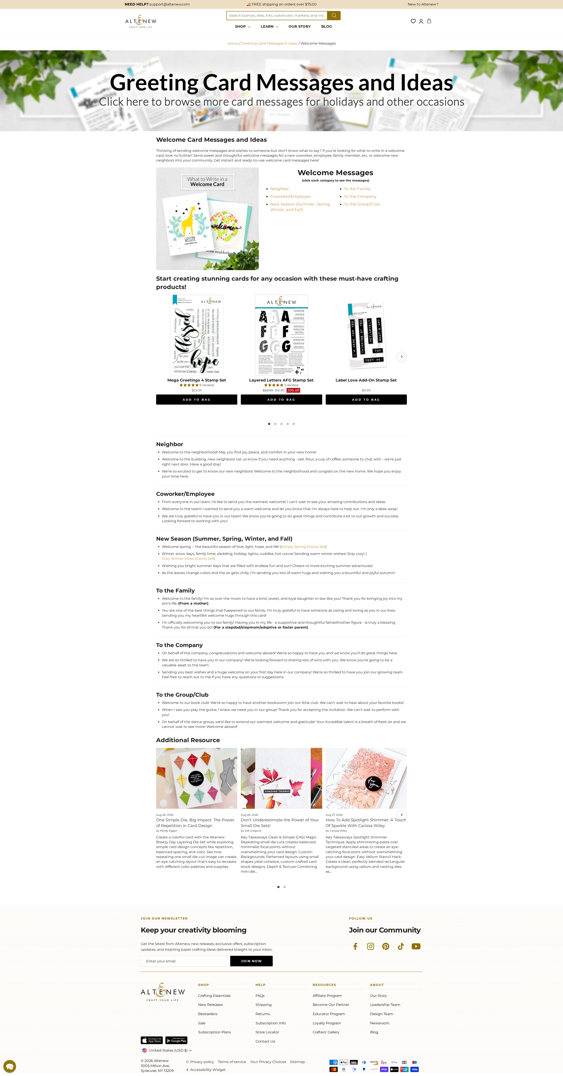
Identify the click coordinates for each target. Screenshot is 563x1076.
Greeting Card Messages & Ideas (269, 43)
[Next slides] (401, 357)
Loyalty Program (327, 1023)
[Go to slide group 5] (293, 424)
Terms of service (232, 1062)
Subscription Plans (214, 1032)
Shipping (264, 1005)
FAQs (260, 996)
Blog (374, 1032)
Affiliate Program (327, 996)
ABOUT (377, 985)
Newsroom (379, 1023)
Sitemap (297, 1062)
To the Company (360, 196)
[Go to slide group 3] (281, 424)
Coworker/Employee (290, 196)
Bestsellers (207, 1014)
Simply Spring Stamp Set (303, 547)
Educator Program (329, 1014)
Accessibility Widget (208, 1070)
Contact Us (265, 1041)
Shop (203, 985)
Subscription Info (271, 1023)
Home (232, 43)
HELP (261, 985)
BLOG (326, 26)
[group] (281, 357)
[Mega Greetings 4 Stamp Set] (196, 335)
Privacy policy (202, 1062)
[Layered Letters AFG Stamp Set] (281, 335)
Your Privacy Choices (268, 1062)
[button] (9, 1066)
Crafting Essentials (214, 996)
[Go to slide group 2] (275, 424)
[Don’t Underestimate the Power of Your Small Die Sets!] (281, 778)
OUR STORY (300, 26)
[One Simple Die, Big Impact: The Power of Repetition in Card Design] (196, 778)
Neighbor (279, 188)
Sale (201, 1023)
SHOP (241, 26)
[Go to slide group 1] (269, 424)
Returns (263, 1014)
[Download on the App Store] (152, 1040)
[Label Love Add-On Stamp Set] (366, 335)
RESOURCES (324, 985)
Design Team (381, 1014)
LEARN (268, 26)
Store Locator (267, 1032)
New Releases (210, 1005)
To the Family (357, 188)
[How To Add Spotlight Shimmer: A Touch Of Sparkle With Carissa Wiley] (366, 778)
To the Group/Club (362, 204)
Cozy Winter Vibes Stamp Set (188, 558)
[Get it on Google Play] (176, 1040)
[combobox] (276, 15)
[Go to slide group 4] (287, 424)
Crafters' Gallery (326, 1032)
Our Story (378, 996)
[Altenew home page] (140, 21)
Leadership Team (385, 1005)
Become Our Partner (331, 1005)
